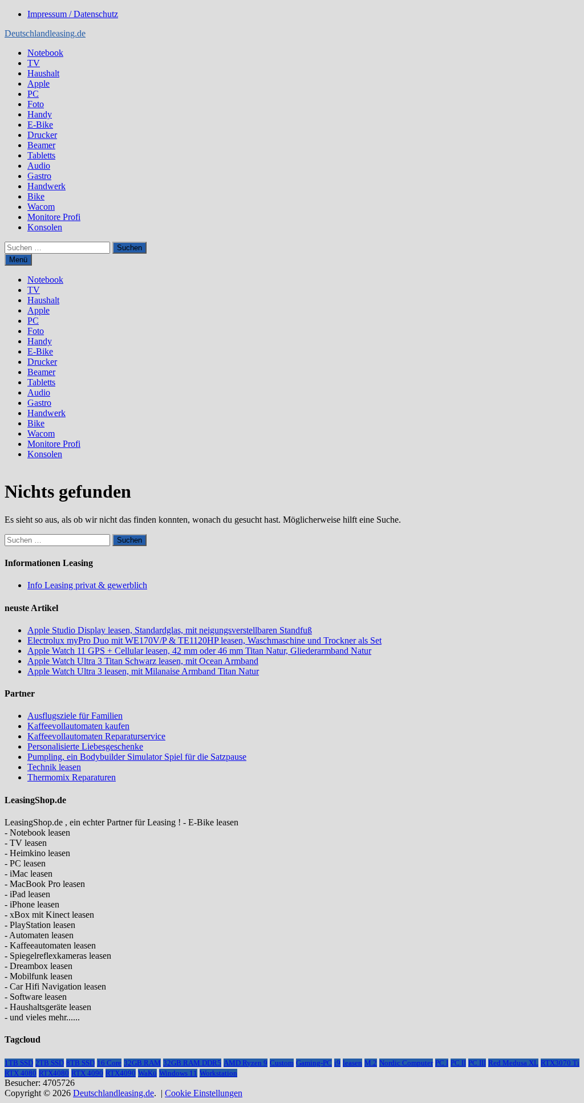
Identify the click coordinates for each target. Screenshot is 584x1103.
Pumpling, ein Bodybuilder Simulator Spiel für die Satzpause (136, 757)
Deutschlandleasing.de (45, 33)
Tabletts (41, 155)
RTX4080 (54, 1073)
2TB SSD (49, 1063)
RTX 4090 (87, 1073)
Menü (18, 259)
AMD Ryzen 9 (245, 1063)
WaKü (147, 1073)
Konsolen (44, 227)
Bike (35, 196)
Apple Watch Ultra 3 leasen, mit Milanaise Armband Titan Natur (143, 671)
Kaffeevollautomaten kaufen (78, 726)
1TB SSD (19, 1063)
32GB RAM (142, 1063)
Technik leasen (54, 767)
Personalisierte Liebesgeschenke (85, 746)
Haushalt (43, 73)
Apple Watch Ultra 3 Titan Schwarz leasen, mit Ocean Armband (142, 661)
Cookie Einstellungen (203, 1093)
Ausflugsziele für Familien (75, 716)
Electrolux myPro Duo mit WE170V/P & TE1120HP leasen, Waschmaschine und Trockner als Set (204, 640)
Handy (39, 114)
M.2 (370, 1063)
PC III (477, 1063)
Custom (282, 1063)
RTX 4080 (20, 1073)
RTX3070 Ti (560, 1063)
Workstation (218, 1073)
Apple (38, 83)
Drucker (42, 135)
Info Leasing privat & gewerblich (87, 585)
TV (33, 63)
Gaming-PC (314, 1063)
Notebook (45, 53)
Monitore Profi (53, 217)
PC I (441, 1063)
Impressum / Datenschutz (72, 14)
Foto (35, 104)
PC (33, 94)
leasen (352, 1063)
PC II (458, 1063)
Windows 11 (178, 1073)
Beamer (41, 145)
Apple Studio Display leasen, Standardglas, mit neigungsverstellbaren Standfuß (169, 630)
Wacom (41, 206)
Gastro (39, 176)
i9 (337, 1063)
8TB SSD (80, 1063)
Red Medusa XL (513, 1063)
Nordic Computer (406, 1063)
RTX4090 (121, 1073)
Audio (38, 165)
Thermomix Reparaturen (71, 777)
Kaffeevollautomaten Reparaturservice (96, 736)
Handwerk (46, 186)
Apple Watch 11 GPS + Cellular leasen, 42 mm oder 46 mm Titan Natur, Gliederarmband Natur (199, 651)
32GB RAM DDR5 (192, 1063)
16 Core (109, 1063)
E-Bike (40, 124)
